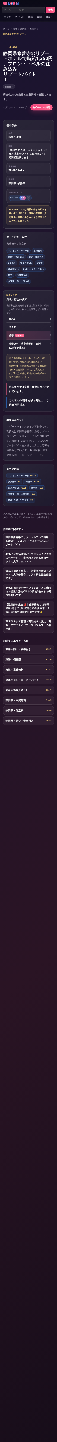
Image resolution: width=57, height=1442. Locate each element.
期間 (39, 17)
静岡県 (23, 28)
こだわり (19, 17)
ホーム (6, 28)
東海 (15, 28)
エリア (7, 17)
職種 (30, 17)
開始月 (49, 17)
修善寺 (33, 28)
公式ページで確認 (41, 107)
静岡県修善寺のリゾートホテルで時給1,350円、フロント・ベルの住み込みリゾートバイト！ (15, 33)
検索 (50, 9)
